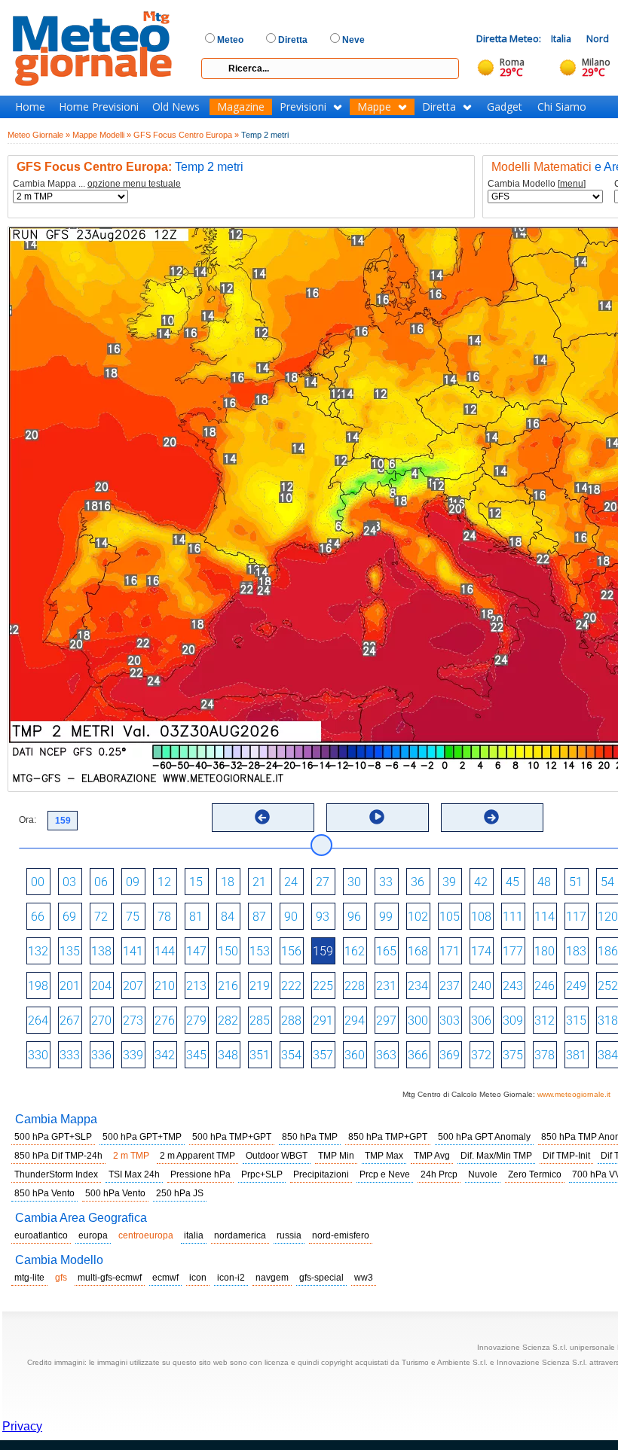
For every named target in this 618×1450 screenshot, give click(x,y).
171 (449, 951)
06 (101, 882)
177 (513, 951)
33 (386, 882)
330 (38, 1055)
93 (322, 916)
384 (608, 1055)
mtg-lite (29, 1277)
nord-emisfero (340, 1235)
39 (449, 882)
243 (513, 986)
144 (164, 951)
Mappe (374, 107)
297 (386, 1020)
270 (101, 1020)
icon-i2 (231, 1277)
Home (30, 107)
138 (101, 951)
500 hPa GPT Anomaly (484, 1137)
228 (354, 986)
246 (544, 986)
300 (418, 1020)
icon (198, 1277)
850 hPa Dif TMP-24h (58, 1155)
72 (101, 916)
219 (259, 986)
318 (608, 1020)
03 (69, 882)
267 (70, 1020)
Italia (561, 38)
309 (513, 1020)
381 (576, 1055)
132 (38, 951)
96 (354, 916)
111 (513, 916)
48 (544, 882)
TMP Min (336, 1155)
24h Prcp (439, 1174)
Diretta (439, 107)
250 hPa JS (179, 1193)
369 (449, 1055)
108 (481, 916)
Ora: (27, 820)
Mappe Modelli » (101, 134)
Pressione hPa (200, 1174)
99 (386, 916)
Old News (176, 107)
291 (323, 1020)
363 (386, 1055)
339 (133, 1055)
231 (386, 986)
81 (196, 916)
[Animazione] (377, 817)
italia (193, 1235)
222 (291, 986)
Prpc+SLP (262, 1174)
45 (512, 882)
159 (323, 951)
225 (323, 986)
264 (38, 1020)
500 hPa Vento (115, 1193)
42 (481, 882)
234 (418, 986)
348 (228, 1055)
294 (354, 1020)
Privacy (22, 1426)
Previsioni (303, 107)
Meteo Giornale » (39, 134)
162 (354, 951)
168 (418, 951)
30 (354, 882)
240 (481, 986)
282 (228, 1020)
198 (38, 986)
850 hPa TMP (310, 1137)
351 (259, 1055)
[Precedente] (262, 817)
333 (70, 1055)
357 (323, 1055)
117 (576, 916)
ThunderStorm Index (56, 1174)
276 (164, 1020)
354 (291, 1055)
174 (481, 951)
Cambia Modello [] (537, 184)
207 (133, 986)
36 (417, 882)
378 (544, 1055)
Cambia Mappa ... (97, 184)
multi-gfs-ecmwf (110, 1277)
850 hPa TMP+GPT (387, 1137)
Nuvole (482, 1174)
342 (164, 1055)
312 (544, 1020)
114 (544, 916)
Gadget (504, 107)
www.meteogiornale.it (573, 1094)
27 (322, 882)
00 (37, 882)
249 (576, 986)
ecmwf (165, 1277)
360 (354, 1055)
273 (133, 1020)
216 (228, 986)
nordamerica (240, 1235)
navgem (272, 1277)
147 (196, 951)
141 (133, 951)
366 (418, 1055)
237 (449, 986)
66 (37, 916)
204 (101, 986)
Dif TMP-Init (566, 1155)
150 (228, 951)
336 (101, 1055)
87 (259, 916)
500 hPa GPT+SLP (53, 1137)
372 (481, 1055)
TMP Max (384, 1155)
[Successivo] (491, 817)
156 (291, 951)
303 (449, 1020)
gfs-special (321, 1277)
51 (576, 882)
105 (449, 916)
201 (70, 986)
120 (608, 916)
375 (513, 1055)
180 (544, 951)
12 (164, 882)
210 (164, 986)
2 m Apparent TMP (197, 1155)
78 (164, 916)
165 (386, 951)
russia (289, 1235)
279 (196, 1020)
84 (227, 916)
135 (70, 951)
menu (571, 183)
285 (259, 1020)
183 (576, 951)
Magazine (241, 107)
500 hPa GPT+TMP (142, 1137)
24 (291, 882)
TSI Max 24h (134, 1174)
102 (418, 916)
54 (607, 882)
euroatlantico (41, 1235)
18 (227, 882)
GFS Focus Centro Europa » (186, 134)
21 (259, 882)
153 (259, 951)
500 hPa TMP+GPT (231, 1137)
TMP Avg (432, 1155)
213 (196, 986)
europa (93, 1235)
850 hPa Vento (44, 1193)
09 (132, 882)
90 (291, 916)
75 (132, 916)
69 (69, 916)
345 (196, 1055)
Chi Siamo (561, 107)
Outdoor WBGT (276, 1155)
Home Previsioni (99, 107)
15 (196, 882)
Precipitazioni (321, 1174)
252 (608, 986)
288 (291, 1020)
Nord (597, 38)
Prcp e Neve (384, 1174)
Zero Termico (534, 1174)
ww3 (363, 1277)
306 (481, 1020)
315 (576, 1020)
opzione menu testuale (134, 183)
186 (608, 951)
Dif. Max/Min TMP (496, 1155)
